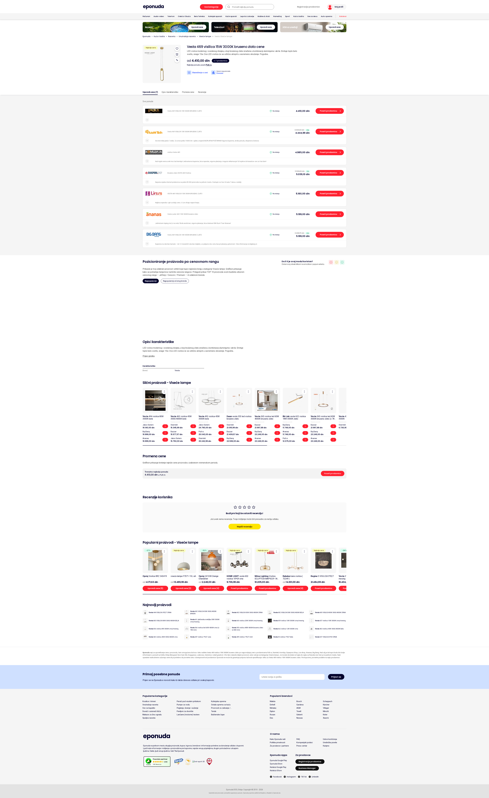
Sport (287, 16)
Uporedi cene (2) (183, 588)
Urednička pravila (330, 742)
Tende (213, 711)
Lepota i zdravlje (247, 16)
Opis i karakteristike (170, 92)
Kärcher (326, 705)
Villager (326, 708)
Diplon (272, 711)
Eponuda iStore (276, 764)
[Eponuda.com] (153, 7)
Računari (146, 16)
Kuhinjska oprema (218, 701)
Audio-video (159, 16)
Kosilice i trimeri (149, 701)
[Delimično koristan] (336, 262)
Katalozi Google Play (278, 767)
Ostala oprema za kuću (220, 705)
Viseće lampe (205, 36)
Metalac (273, 708)
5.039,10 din (303, 174)
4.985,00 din (302, 152)
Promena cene (188, 92)
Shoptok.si (263, 793)
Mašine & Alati (264, 16)
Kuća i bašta (298, 16)
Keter (325, 714)
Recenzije (202, 92)
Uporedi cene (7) (150, 92)
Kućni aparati (231, 16)
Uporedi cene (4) (211, 588)
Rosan (272, 714)
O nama (275, 733)
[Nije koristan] (331, 262)
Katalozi (342, 16)
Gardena (299, 705)
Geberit (299, 714)
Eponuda (146, 36)
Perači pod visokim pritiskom (189, 701)
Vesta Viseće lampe (223, 36)
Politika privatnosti (277, 742)
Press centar (301, 746)
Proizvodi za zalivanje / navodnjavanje (220, 708)
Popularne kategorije (155, 696)
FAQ (298, 739)
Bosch (299, 701)
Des (271, 718)
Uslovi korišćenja (330, 739)
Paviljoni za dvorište (185, 711)
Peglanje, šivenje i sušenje (187, 708)
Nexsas (299, 718)
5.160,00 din (303, 193)
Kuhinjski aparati (215, 16)
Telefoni (170, 16)
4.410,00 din (303, 111)
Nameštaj (277, 16)
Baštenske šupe (218, 714)
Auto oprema (326, 16)
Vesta (177, 370)
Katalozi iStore (276, 770)
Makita (272, 701)
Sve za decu (312, 16)
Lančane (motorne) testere (188, 714)
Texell (298, 711)
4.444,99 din (302, 132)
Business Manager (307, 768)
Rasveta (171, 36)
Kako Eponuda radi (277, 739)
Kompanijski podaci (304, 742)
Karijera (326, 746)
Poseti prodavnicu (328, 111)
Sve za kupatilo (148, 708)
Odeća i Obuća (184, 16)
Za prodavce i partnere (279, 746)
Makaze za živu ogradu (152, 714)
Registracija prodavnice (308, 7)
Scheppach (327, 701)
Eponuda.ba (276, 793)
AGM (298, 708)
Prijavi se (336, 676)
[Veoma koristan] (342, 262)
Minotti (326, 711)
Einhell (272, 705)
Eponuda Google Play (278, 760)
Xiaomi (326, 718)
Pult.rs (209, 65)
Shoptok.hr (270, 793)
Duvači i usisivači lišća (151, 711)
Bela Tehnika (199, 16)
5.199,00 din (303, 214)
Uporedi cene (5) (155, 588)
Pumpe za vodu (183, 705)
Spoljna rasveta (148, 718)
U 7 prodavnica (220, 60)
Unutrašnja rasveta (187, 36)
